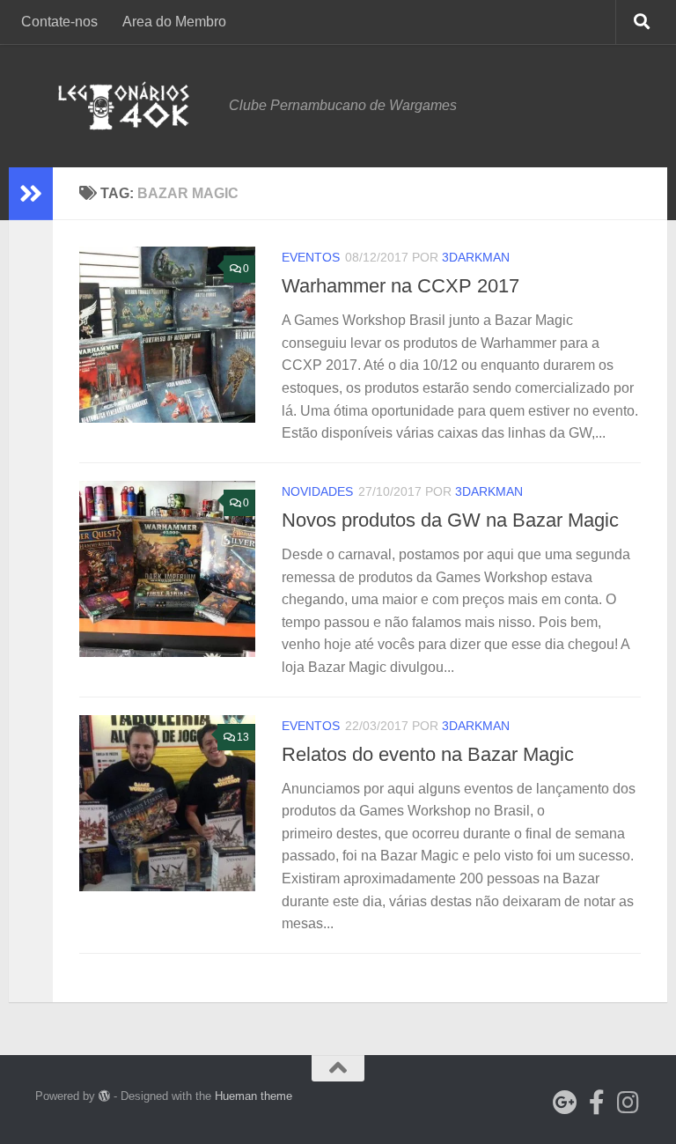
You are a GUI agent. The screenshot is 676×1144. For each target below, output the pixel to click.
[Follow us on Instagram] (628, 1102)
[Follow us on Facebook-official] (596, 1102)
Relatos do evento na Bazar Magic (428, 754)
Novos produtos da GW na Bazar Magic (450, 520)
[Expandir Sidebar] (31, 193)
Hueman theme (253, 1096)
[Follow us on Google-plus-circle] (565, 1102)
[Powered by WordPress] (104, 1096)
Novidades (317, 491)
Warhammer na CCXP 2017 (400, 286)
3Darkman (476, 257)
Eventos (311, 257)
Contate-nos (59, 21)
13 (243, 737)
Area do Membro (174, 21)
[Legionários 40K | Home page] (123, 105)
